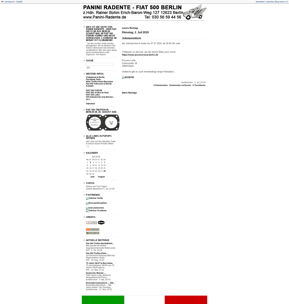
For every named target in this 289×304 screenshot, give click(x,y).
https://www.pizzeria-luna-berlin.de (140, 55)
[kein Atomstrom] (95, 208)
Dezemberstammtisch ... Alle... (100, 283)
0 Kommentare (161, 85)
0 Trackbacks (199, 85)
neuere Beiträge (130, 28)
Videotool (90, 104)
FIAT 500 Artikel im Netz (97, 92)
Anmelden (260, 2)
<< (286, 2)
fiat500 (19, 2)
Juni (92, 177)
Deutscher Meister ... (96, 273)
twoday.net (9, 2)
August (101, 177)
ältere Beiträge (129, 92)
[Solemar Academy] (96, 210)
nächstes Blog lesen (275, 2)
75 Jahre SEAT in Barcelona (99, 263)
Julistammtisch (131, 38)
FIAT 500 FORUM (94, 90)
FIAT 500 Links (93, 95)
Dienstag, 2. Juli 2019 (135, 32)
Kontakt (89, 86)
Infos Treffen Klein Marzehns (99, 81)
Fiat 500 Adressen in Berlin (99, 84)
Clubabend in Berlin (95, 77)
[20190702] (128, 77)
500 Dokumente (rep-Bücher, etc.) (99, 98)
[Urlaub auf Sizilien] (94, 198)
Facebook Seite (93, 79)
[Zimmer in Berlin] (96, 203)
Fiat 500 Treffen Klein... (97, 253)
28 (105, 171)
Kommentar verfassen (180, 85)
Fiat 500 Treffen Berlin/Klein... (100, 243)
